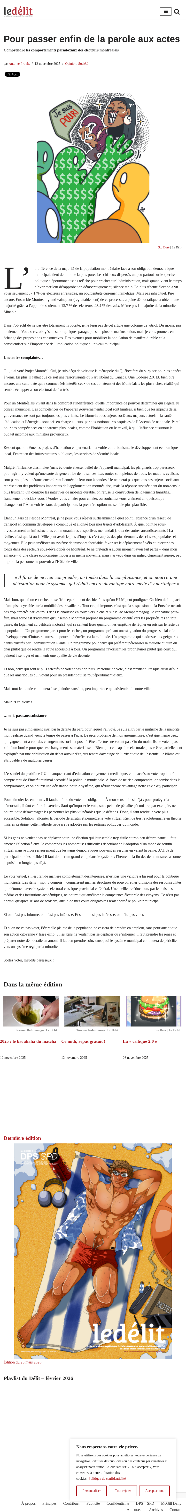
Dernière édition (22, 1138)
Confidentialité (118, 1503)
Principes (49, 1503)
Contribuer (71, 1503)
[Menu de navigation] (165, 11)
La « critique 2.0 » (140, 1041)
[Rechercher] (177, 11)
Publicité (93, 1503)
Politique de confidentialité (107, 1478)
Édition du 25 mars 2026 (22, 1362)
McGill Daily (171, 1503)
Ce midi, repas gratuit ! (83, 1041)
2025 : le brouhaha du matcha (28, 1041)
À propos (28, 1503)
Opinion (70, 64)
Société (83, 64)
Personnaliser (92, 1491)
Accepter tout (154, 1491)
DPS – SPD (145, 1503)
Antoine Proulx (19, 64)
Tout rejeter (123, 1491)
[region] (123, 1470)
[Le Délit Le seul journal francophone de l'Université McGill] (18, 11)
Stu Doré (164, 247)
